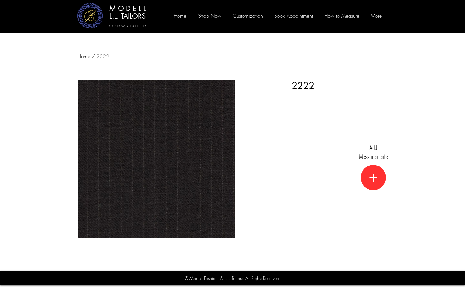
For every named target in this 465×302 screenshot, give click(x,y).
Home (84, 56)
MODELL (128, 8)
